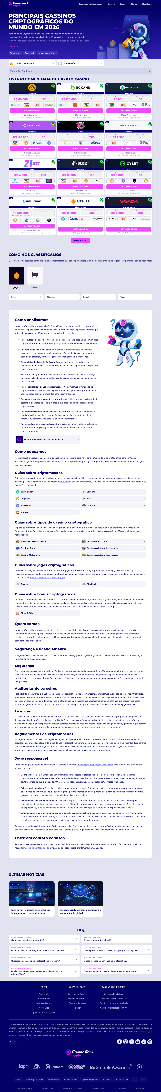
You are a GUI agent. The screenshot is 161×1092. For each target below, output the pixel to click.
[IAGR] (23, 1066)
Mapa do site (139, 1088)
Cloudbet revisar (129, 153)
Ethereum (64, 481)
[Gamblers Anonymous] (37, 1066)
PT (11, 1042)
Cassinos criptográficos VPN (113, 1007)
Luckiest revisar (80, 191)
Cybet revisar (129, 191)
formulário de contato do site (35, 848)
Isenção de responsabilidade (72, 1088)
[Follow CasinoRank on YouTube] (137, 1041)
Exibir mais (79, 240)
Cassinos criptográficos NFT (113, 998)
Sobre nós (44, 994)
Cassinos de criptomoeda (91, 4)
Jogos (122, 4)
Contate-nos (44, 998)
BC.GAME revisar (80, 115)
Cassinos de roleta (77, 1003)
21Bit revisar (32, 191)
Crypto (111, 4)
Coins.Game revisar (32, 115)
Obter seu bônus (32, 111)
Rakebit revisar (80, 153)
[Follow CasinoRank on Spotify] (143, 1041)
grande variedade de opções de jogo (47, 577)
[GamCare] (54, 1066)
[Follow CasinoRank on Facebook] (119, 1041)
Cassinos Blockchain (114, 994)
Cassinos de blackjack (77, 998)
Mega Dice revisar (129, 115)
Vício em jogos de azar (24, 1088)
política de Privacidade (44, 1012)
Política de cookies (120, 1088)
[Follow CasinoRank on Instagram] (125, 1041)
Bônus (134, 4)
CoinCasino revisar (32, 153)
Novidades (147, 4)
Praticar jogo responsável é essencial (95, 764)
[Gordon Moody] (76, 1066)
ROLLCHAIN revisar (32, 230)
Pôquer (77, 1007)
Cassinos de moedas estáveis (114, 1003)
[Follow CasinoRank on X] (131, 1041)
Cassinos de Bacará (77, 994)
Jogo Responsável (47, 1088)
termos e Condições (97, 1088)
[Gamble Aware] (111, 1066)
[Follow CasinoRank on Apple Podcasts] (149, 1041)
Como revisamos (44, 1003)
